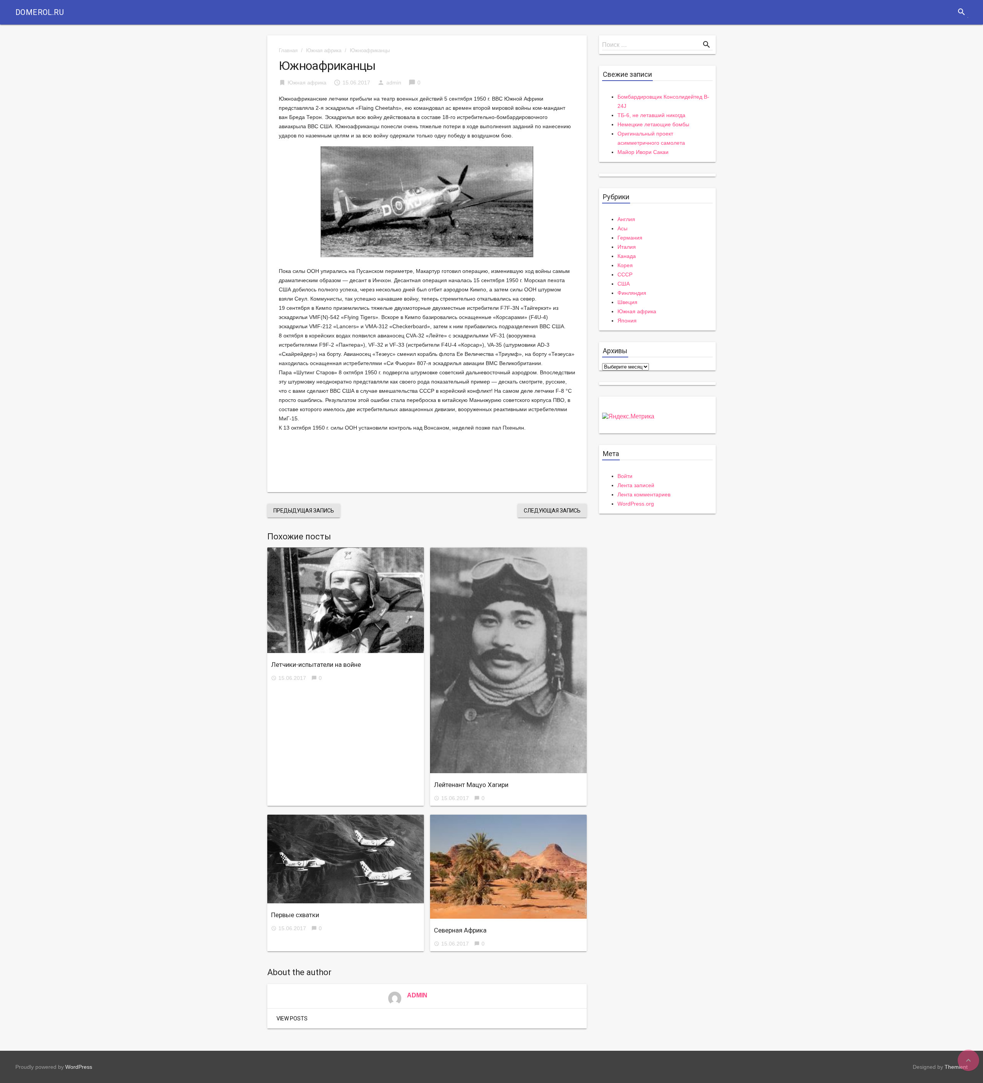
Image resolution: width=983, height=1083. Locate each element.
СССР (624, 274)
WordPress (78, 1067)
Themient (956, 1067)
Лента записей (635, 485)
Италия (626, 247)
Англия (626, 219)
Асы (622, 228)
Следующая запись (552, 511)
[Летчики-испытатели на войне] (345, 600)
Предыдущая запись (303, 511)
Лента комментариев (643, 494)
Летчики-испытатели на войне (316, 664)
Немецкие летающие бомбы (653, 124)
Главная (288, 50)
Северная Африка (460, 930)
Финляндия (631, 293)
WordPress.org (635, 504)
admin (393, 82)
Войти (624, 476)
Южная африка (323, 50)
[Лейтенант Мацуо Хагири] (508, 660)
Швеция (627, 302)
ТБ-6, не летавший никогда (651, 115)
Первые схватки (295, 915)
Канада (626, 256)
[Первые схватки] (345, 859)
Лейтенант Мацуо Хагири (471, 785)
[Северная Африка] (508, 867)
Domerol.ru (39, 12)
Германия (629, 238)
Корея (625, 265)
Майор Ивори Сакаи (643, 152)
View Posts (292, 1018)
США (623, 284)
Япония (627, 320)
